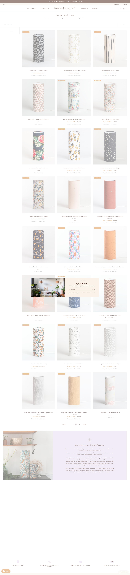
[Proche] (97, 280)
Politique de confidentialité (85, 292)
